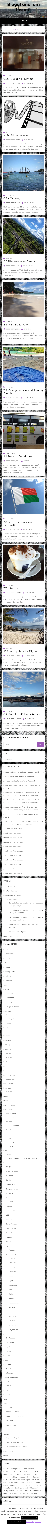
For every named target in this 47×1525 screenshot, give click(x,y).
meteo (11, 1146)
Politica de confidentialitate (14, 936)
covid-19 (12, 1474)
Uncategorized (9, 1451)
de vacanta (31, 1474)
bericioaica (7, 967)
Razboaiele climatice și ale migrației (23, 1158)
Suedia (9, 1237)
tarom (8, 1242)
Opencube (7, 759)
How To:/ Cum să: (10, 891)
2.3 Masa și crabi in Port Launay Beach (23, 392)
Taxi (7, 1381)
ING (14, 1480)
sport (5, 1390)
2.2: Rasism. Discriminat (18, 456)
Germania (7, 1480)
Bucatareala (11, 1130)
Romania (12, 1325)
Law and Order (9, 1105)
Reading (12, 1250)
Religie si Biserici (12, 1007)
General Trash (9, 1075)
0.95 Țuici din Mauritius (18, 78)
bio (10, 1138)
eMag (14, 1477)
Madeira (9, 1219)
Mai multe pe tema (33, 1522)
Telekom (33, 1488)
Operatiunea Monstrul (12, 895)
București (7, 1471)
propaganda (14, 1125)
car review (23, 1471)
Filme (7, 132)
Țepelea (6, 1429)
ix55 (18, 1480)
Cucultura (7, 1011)
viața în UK (7, 1493)
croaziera (21, 1474)
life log (9, 1134)
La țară (9, 1002)
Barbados (13, 1263)
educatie (6, 1477)
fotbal (35, 1477)
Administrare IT (9, 954)
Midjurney (13, 1019)
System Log (11, 1425)
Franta (8, 1198)
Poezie (8, 1023)
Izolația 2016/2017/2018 (17, 932)
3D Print (9, 1407)
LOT (7, 1215)
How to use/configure (14, 1442)
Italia (11, 1294)
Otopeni (37, 1482)
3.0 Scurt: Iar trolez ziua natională (18, 523)
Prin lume (9, 258)
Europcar (9, 1193)
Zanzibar (33, 1493)
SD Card (9, 1421)
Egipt (11, 1280)
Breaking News (9, 971)
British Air (7, 976)
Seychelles (10, 321)
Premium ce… (18, 829)
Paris (11, 1202)
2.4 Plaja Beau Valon (16, 324)
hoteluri (9, 1206)
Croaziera (9, 387)
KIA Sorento (10, 1347)
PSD (19, 1485)
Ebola (8, 1368)
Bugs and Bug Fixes (14, 1438)
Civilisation (10, 453)
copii (5, 1474)
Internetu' (7, 1088)
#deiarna (6, 1469)
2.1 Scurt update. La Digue (20, 651)
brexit (31, 1469)
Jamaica (12, 1298)
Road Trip (10, 1233)
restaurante (11, 1228)
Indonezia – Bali (15, 1285)
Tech (5, 1403)
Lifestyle (9, 1373)
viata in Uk (37, 1491)
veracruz (27, 1491)
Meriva (8, 1351)
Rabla (5, 1334)
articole (9, 1122)
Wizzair (26, 1493)
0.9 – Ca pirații (12, 198)
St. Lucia (6, 1394)
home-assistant (12, 1412)
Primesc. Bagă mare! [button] (29, 1518)
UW (21, 1491)
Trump (5, 1491)
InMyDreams (11, 1210)
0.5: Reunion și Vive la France (21, 714)
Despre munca (12, 1189)
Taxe (5, 1399)
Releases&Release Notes (16, 1447)
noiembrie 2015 (26, 1482)
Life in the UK (36, 1480)
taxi (26, 1488)
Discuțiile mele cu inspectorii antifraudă (28, 772)
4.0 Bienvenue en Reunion (20, 261)
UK (7, 1246)
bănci (15, 1471)
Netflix (15, 1482)
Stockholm (19, 1488)
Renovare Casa (12, 899)
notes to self (8, 1118)
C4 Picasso (7, 980)
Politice (6, 1151)
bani (25, 1469)
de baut (6, 1027)
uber (12, 1491)
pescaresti (10, 1079)
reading (26, 1485)
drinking (6, 1045)
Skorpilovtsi (8, 1488)
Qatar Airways (11, 1224)
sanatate (7, 1365)
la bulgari (26, 1480)
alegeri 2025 (17, 1469)
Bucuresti (10, 993)
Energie (9, 1057)
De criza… (7, 1036)
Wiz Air (8, 1386)
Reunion (12, 1321)
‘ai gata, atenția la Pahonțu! (23, 776)
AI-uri (8, 1015)
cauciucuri (10, 1342)
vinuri (5, 1456)
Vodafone (17, 1493)
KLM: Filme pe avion (16, 135)
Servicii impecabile (10, 1377)
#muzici (6, 949)
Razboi (9, 1154)
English (6, 1062)
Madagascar (14, 1303)
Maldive (12, 1307)
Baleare (12, 1258)
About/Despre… (9, 886)
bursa (8, 1053)
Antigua (6, 958)
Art (4, 963)
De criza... (9, 711)
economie (7, 1049)
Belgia (8, 1166)
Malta (11, 1312)
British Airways (12, 1171)
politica (13, 1485)
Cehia (8, 1180)
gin (7, 1031)
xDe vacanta (11, 1254)
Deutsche (10, 998)
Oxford (5, 1485)
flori (4, 1071)
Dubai (11, 1276)
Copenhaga (33, 1471)
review (6, 1360)
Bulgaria (9, 1175)
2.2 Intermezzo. (13, 588)
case (5, 985)
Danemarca (10, 1184)
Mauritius (9, 75)
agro (13, 1142)
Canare (12, 1267)
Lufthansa (7, 1110)
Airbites (9, 1092)
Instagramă (8, 1083)
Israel (5, 1101)
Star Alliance (11, 1113)
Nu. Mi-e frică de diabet (16, 1522)
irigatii (5, 1096)
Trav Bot (6, 1434)
